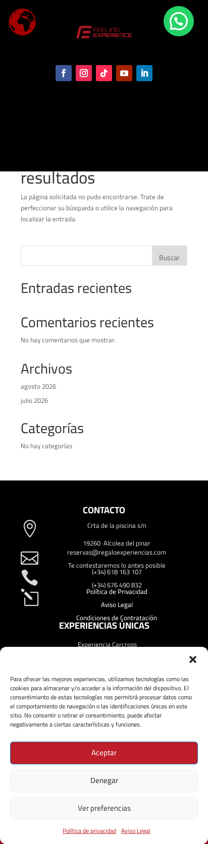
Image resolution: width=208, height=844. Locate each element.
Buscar (169, 257)
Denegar (104, 780)
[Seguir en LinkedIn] (144, 73)
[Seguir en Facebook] (64, 73)
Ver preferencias (104, 808)
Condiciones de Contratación (116, 618)
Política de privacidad (89, 830)
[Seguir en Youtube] (124, 73)
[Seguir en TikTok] (104, 73)
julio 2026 (34, 400)
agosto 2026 (38, 386)
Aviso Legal (135, 830)
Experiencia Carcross (107, 644)
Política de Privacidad (116, 591)
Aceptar (104, 752)
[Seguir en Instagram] (84, 73)
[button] (193, 659)
